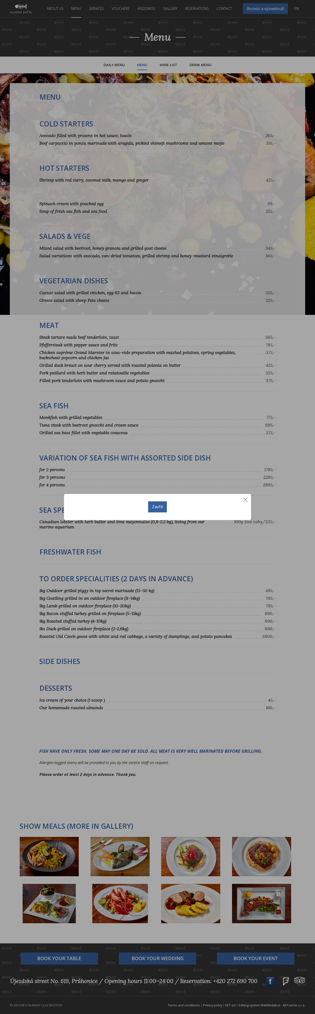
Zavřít (157, 506)
